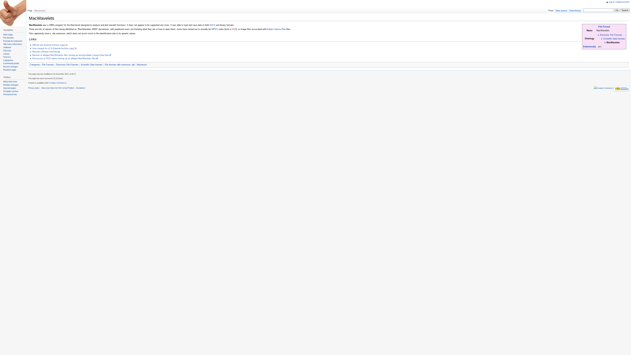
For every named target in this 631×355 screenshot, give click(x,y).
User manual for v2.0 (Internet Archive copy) (53, 48)
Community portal (11, 63)
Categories (35, 64)
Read (550, 10)
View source (561, 10)
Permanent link (10, 94)
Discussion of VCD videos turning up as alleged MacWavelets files (64, 58)
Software (7, 47)
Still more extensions (12, 44)
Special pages (9, 88)
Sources (7, 57)
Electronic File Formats (611, 35)
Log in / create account (619, 2)
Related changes (11, 85)
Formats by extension (12, 41)
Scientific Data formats (614, 38)
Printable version (10, 91)
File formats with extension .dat (120, 64)
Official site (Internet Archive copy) (48, 45)
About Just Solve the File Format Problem (57, 88)
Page (29, 10)
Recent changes (10, 67)
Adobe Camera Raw (276, 29)
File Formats (48, 64)
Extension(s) (589, 46)
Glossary (7, 50)
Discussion (40, 10)
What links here (10, 82)
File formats (8, 38)
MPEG (214, 29)
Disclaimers (80, 88)
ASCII (212, 25)
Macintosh (142, 64)
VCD (234, 29)
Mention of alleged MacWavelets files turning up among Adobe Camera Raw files (70, 55)
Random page (9, 70)
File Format (604, 26)
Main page (8, 35)
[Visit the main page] (13, 13)
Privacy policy (33, 88)
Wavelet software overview (45, 51)
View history (575, 10)
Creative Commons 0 (57, 83)
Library (6, 54)
